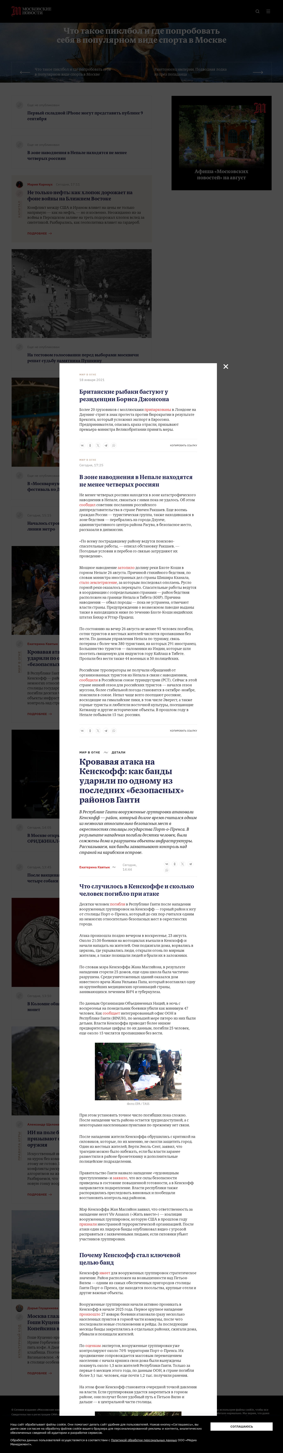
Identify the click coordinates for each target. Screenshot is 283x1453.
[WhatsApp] (114, 445)
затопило (126, 568)
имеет (105, 1273)
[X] (98, 445)
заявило (120, 1178)
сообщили (88, 680)
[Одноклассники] (90, 445)
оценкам (93, 1346)
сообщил (87, 505)
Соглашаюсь (241, 1426)
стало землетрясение (98, 583)
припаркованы (157, 410)
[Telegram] (106, 445)
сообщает (111, 1014)
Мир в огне (87, 374)
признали (88, 1225)
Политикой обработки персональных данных (144, 1440)
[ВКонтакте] (82, 445)
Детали (119, 752)
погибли (117, 905)
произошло (89, 1315)
